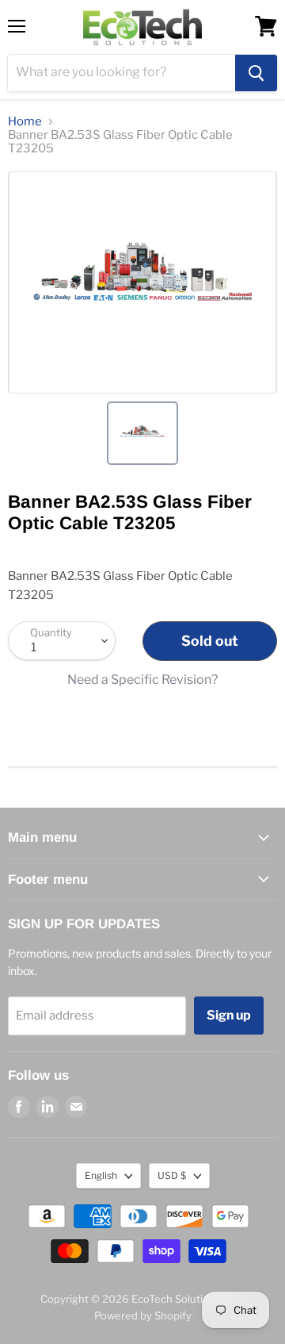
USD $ (172, 1175)
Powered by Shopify (143, 1315)
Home (25, 122)
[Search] (256, 73)
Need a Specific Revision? (142, 680)
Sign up (229, 1015)
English (101, 1175)
